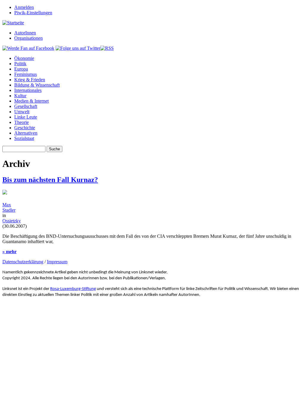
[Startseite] (13, 22)
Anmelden (24, 7)
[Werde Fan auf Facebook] (28, 48)
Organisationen (28, 38)
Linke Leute (25, 116)
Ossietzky (11, 220)
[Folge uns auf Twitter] (78, 48)
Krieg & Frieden (29, 79)
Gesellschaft (25, 106)
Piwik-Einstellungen (33, 12)
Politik (20, 63)
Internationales (28, 90)
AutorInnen (25, 32)
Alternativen (25, 132)
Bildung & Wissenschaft (37, 84)
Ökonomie (24, 58)
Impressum (57, 261)
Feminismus (25, 74)
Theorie (21, 122)
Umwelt (21, 111)
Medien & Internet (31, 100)
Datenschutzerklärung (22, 261)
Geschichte (24, 127)
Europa (21, 68)
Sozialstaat (24, 138)
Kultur (20, 95)
